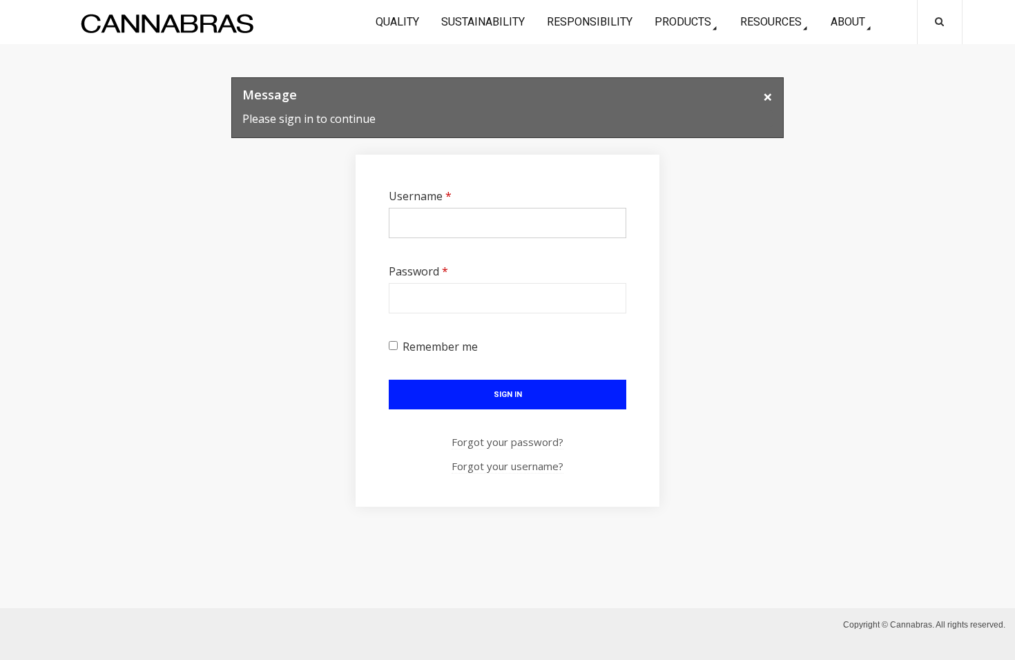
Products (683, 22)
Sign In (508, 394)
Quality (397, 22)
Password (418, 271)
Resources (771, 22)
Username (420, 196)
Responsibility (589, 22)
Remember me (440, 346)
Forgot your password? (507, 442)
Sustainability (483, 22)
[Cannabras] (167, 23)
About (848, 22)
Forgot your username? (507, 466)
